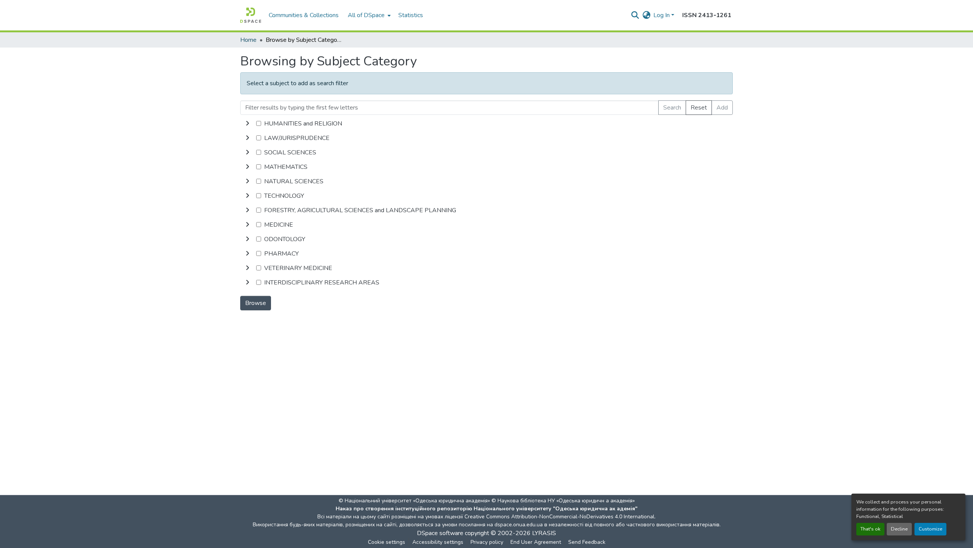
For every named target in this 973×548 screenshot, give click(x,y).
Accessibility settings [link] (437, 542)
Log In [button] (662, 15)
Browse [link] (255, 303)
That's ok (870, 529)
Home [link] (248, 40)
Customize (930, 529)
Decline (899, 529)
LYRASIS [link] (544, 533)
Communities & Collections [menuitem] (304, 15)
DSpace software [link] (440, 533)
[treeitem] (486, 138)
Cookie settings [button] (386, 542)
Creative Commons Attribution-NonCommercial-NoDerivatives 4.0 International (559, 516)
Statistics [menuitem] (410, 15)
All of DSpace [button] (366, 15)
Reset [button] (699, 107)
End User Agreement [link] (535, 542)
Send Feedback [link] (586, 542)
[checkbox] (258, 123)
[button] (250, 15)
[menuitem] (368, 15)
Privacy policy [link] (487, 542)
